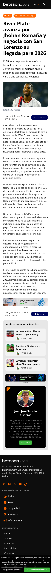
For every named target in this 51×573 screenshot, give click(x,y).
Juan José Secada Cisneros (17, 116)
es (35, 4)
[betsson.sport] (16, 4)
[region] (25, 564)
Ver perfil (25, 442)
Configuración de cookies (12, 569)
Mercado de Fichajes (25, 16)
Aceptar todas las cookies (37, 569)
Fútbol (7, 16)
